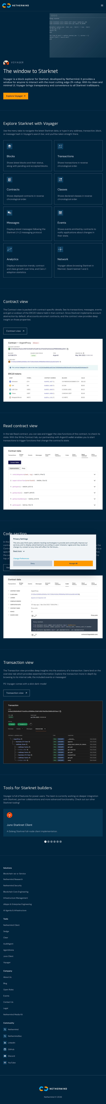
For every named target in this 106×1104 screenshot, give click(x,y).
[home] (14, 5)
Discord (11, 1056)
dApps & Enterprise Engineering (17, 904)
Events (6, 996)
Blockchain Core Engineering (15, 891)
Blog (5, 983)
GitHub (11, 1049)
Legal (5, 1008)
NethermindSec (15, 1036)
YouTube (12, 1062)
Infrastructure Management (15, 898)
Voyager (6, 962)
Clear (5, 937)
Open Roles (8, 989)
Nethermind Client (11, 925)
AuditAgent (8, 944)
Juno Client (8, 956)
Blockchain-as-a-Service (14, 873)
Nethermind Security (12, 885)
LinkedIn (11, 1042)
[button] (102, 5)
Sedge (6, 931)
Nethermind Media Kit (13, 1014)
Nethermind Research (13, 879)
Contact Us (8, 1002)
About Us (7, 977)
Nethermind (13, 1029)
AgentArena (8, 950)
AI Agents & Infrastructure (14, 910)
